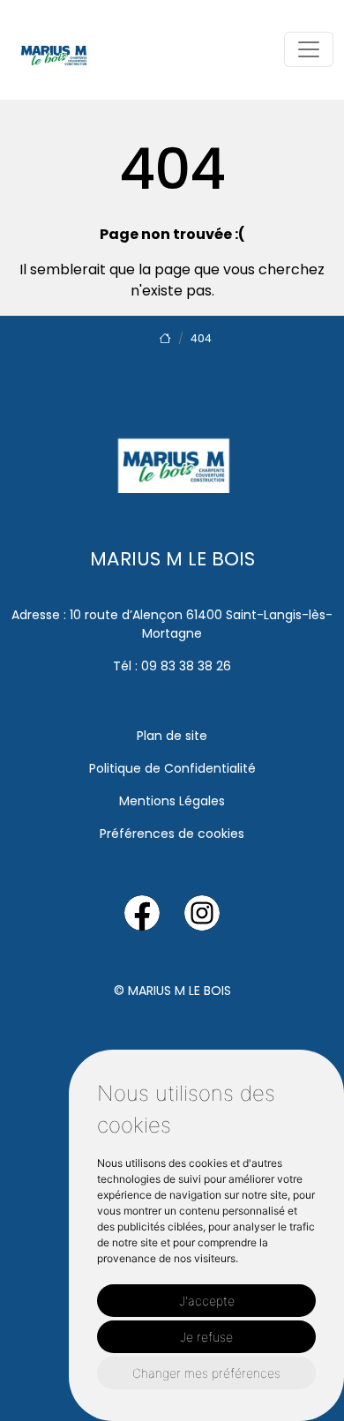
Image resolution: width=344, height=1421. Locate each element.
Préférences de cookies (172, 833)
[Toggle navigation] (308, 49)
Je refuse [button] (206, 1336)
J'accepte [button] (207, 1300)
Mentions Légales (172, 801)
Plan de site (172, 735)
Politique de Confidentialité (172, 768)
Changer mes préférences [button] (206, 1372)
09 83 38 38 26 (186, 666)
